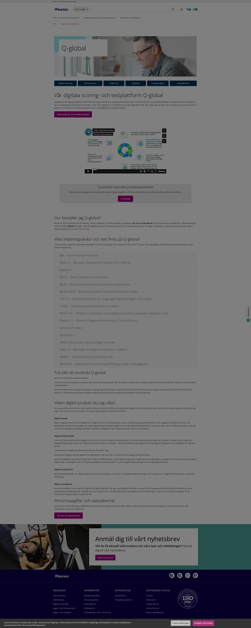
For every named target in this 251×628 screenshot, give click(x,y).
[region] (125, 623)
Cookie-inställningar (180, 623)
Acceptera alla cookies (203, 623)
